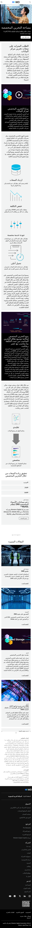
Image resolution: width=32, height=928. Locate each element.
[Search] (1, 2)
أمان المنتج (27, 891)
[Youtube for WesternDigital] (10, 896)
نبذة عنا (28, 846)
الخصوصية (28, 912)
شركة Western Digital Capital (22, 838)
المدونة (29, 863)
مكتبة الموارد (27, 888)
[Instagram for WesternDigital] (30, 896)
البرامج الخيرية (26, 834)
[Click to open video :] (16, 95)
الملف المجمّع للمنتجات (24, 811)
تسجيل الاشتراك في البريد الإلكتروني (20, 807)
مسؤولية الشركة (26, 856)
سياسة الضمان (26, 814)
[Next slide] (30, 731)
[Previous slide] (2, 731)
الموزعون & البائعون (25, 817)
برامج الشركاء (27, 831)
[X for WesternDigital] (20, 896)
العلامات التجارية (10, 912)
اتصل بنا (28, 876)
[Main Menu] (29, 2)
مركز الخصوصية (26, 860)
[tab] (16, 482)
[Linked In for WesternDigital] (25, 896)
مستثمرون (28, 870)
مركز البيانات (20, 61)
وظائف (29, 866)
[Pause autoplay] (13, 535)
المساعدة (28, 885)
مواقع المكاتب (27, 873)
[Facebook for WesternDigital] (15, 896)
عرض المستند (23, 518)
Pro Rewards (27, 828)
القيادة (29, 853)
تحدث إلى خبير (25, 37)
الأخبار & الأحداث (26, 850)
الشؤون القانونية (20, 912)
